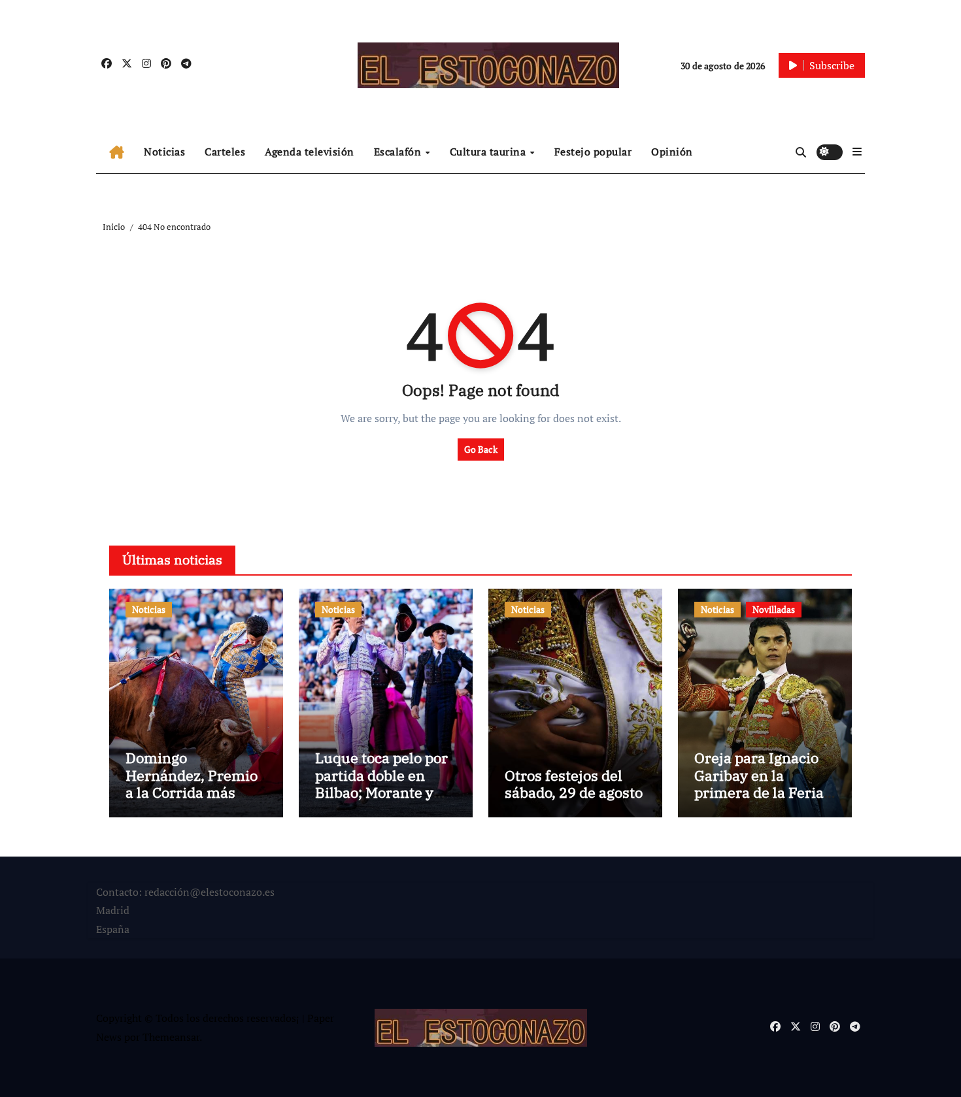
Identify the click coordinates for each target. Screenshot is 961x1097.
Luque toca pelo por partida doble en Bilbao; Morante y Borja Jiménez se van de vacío (381, 792)
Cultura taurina (489, 151)
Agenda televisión (309, 151)
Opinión (672, 151)
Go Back (480, 449)
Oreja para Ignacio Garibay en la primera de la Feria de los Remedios (759, 783)
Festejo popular (593, 151)
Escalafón (399, 151)
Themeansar (171, 1037)
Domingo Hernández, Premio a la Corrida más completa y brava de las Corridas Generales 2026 (193, 800)
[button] (857, 151)
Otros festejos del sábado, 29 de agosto (574, 784)
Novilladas (773, 609)
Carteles (225, 151)
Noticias (164, 151)
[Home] (116, 152)
